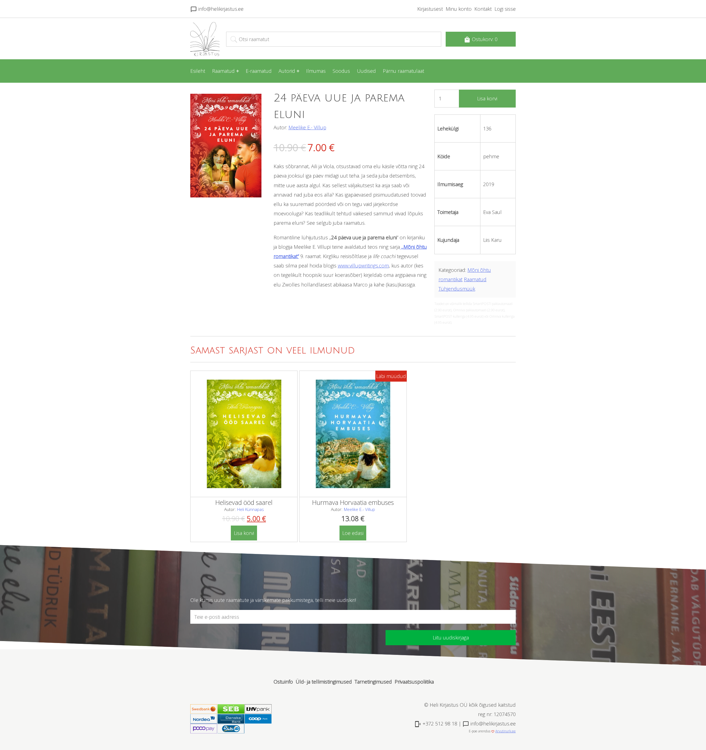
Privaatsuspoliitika (414, 681)
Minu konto (459, 9)
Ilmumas (316, 71)
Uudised (366, 71)
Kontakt (483, 9)
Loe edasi (352, 533)
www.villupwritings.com (363, 265)
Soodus (341, 71)
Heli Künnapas (250, 509)
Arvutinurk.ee (505, 731)
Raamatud (223, 71)
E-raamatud (259, 71)
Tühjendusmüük (456, 288)
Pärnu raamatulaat (403, 71)
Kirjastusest (430, 9)
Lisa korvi (487, 98)
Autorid (287, 71)
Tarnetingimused (373, 681)
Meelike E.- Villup (307, 127)
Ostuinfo (283, 681)
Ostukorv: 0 (481, 39)
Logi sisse (505, 9)
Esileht (197, 71)
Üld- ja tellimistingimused (324, 681)
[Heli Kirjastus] (205, 54)
